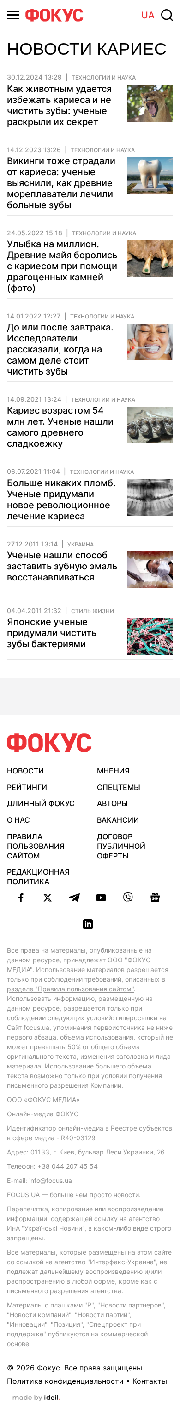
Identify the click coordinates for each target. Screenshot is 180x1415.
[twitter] (47, 898)
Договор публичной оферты (121, 846)
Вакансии (118, 819)
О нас (18, 819)
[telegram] (74, 898)
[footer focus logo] (49, 742)
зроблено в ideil (36, 1398)
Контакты (149, 1381)
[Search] (167, 15)
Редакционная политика (38, 876)
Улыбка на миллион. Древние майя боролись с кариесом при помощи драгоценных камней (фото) (62, 266)
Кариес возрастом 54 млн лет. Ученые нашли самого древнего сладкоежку (60, 427)
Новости (25, 770)
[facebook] (21, 898)
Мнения (113, 770)
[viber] (128, 898)
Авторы (112, 803)
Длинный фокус (41, 803)
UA (148, 15)
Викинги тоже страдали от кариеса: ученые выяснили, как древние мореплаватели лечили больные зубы (61, 182)
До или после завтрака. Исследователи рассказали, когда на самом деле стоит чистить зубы (60, 349)
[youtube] (101, 898)
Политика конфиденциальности (65, 1381)
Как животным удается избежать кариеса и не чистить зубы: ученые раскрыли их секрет (59, 105)
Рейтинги (27, 787)
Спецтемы (118, 787)
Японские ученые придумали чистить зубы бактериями (51, 632)
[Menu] (13, 15)
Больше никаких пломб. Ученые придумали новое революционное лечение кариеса (61, 499)
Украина (80, 544)
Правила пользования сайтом (36, 846)
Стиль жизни (92, 611)
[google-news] (155, 898)
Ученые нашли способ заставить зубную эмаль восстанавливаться (62, 566)
